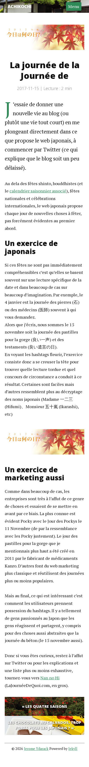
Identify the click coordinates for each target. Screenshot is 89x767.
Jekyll (72, 748)
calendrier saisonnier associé (37, 191)
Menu (73, 6)
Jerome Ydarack (36, 748)
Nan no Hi (50, 678)
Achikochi (20, 6)
